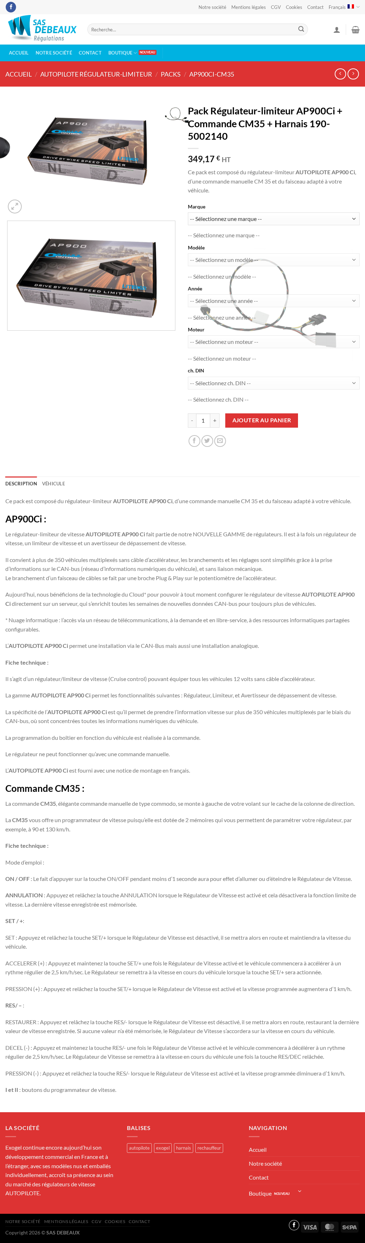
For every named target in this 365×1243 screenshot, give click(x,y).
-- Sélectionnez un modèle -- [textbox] (222, 276)
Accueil (19, 53)
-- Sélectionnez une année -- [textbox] (222, 317)
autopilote (139, 1148)
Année (195, 288)
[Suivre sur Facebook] (11, 7)
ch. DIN (196, 370)
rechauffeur (209, 1148)
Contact (315, 7)
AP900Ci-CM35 (211, 74)
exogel (163, 1148)
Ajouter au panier (261, 420)
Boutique (120, 53)
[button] (336, 29)
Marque (196, 206)
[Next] (32, 203)
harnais (183, 1148)
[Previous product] (353, 73)
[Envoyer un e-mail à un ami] (220, 441)
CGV (276, 7)
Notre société (212, 7)
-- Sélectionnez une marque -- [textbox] (224, 235)
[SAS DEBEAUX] (41, 29)
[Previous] (9, 394)
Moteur (196, 329)
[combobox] (224, 235)
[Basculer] (300, 1191)
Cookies (294, 7)
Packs (171, 74)
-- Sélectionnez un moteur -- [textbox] (222, 358)
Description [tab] (21, 483)
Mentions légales (248, 7)
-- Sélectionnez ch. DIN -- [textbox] (218, 399)
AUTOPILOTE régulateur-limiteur (96, 74)
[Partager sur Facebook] (194, 441)
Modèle (196, 247)
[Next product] (340, 73)
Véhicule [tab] (53, 483)
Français (337, 7)
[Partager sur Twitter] (207, 441)
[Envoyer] (301, 30)
